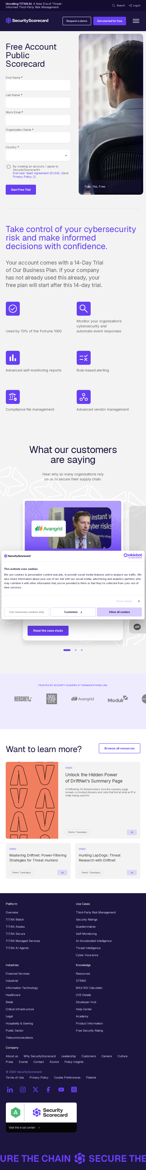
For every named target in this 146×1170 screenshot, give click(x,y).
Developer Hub (86, 1002)
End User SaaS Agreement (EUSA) (36, 173)
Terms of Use (15, 1077)
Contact (38, 1062)
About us (12, 1056)
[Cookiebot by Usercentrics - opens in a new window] (126, 556)
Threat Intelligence (88, 948)
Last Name (14, 95)
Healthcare (13, 995)
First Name (14, 77)
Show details (124, 601)
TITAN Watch (15, 919)
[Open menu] (136, 21)
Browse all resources (120, 748)
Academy (82, 1016)
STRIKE (81, 980)
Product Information (89, 1023)
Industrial (12, 980)
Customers (89, 1056)
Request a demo (76, 20)
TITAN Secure (15, 934)
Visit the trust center (23, 1127)
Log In (136, 5)
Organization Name (20, 129)
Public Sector (15, 1030)
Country (12, 147)
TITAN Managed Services (23, 941)
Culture (122, 1056)
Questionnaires (86, 926)
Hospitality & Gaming (19, 1023)
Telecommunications (19, 1037)
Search (121, 5)
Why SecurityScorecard (40, 1056)
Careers (106, 1056)
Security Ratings (86, 919)
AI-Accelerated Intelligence (94, 941)
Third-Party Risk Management (96, 912)
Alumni (54, 1062)
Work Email (14, 112)
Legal (9, 1016)
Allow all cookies (119, 611)
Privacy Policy (22, 176)
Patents (91, 1077)
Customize (71, 611)
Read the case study (48, 631)
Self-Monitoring (86, 934)
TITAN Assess (15, 926)
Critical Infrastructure (20, 1009)
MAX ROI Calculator (89, 988)
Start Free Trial (21, 190)
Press (9, 1062)
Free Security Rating (89, 1030)
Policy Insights (74, 1062)
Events (23, 1062)
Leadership (68, 1056)
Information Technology (22, 988)
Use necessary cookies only (26, 611)
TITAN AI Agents (17, 948)
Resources (83, 973)
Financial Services (18, 973)
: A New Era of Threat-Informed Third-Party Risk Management (34, 5)
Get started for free (109, 20)
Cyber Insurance (87, 955)
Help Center (84, 1009)
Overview (12, 912)
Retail (9, 1002)
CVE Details (83, 995)
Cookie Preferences (67, 1077)
